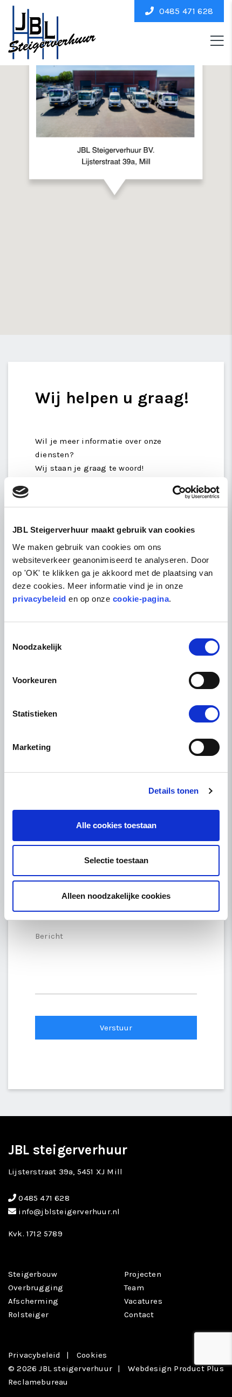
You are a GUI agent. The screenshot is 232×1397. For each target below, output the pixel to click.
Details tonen (173, 790)
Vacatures (143, 1301)
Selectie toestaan (116, 860)
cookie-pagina (141, 598)
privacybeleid (39, 598)
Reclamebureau (38, 1382)
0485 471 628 (184, 11)
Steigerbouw (32, 1274)
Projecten (142, 1274)
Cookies (92, 1355)
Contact (139, 1314)
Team (134, 1287)
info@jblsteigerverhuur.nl (68, 1211)
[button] (116, 117)
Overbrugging (35, 1287)
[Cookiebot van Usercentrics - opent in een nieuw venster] (172, 492)
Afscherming (33, 1301)
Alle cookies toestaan (116, 825)
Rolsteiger (28, 1314)
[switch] (204, 680)
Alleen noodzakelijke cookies (116, 895)
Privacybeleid (34, 1355)
